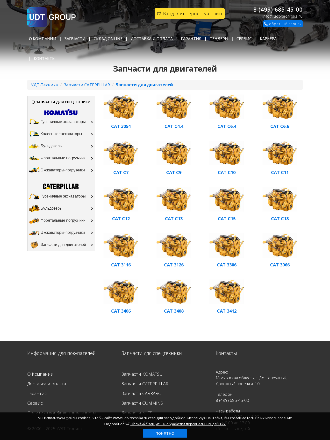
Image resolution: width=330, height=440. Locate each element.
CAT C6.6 (279, 126)
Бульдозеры (51, 146)
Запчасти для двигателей (63, 244)
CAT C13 (174, 218)
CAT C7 (121, 172)
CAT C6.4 (226, 126)
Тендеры (219, 38)
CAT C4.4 (174, 126)
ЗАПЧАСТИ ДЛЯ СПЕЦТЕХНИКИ (62, 102)
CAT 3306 (227, 265)
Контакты (45, 58)
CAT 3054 (121, 126)
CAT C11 (280, 172)
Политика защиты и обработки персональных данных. (178, 423)
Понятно (165, 433)
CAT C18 (280, 218)
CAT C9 (173, 172)
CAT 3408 (174, 311)
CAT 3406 (121, 311)
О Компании (42, 38)
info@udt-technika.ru (282, 16)
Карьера (268, 38)
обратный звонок (284, 24)
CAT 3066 (280, 265)
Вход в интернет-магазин (192, 13)
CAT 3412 (227, 311)
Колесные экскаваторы (61, 134)
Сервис (244, 38)
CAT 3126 (174, 265)
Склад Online (108, 38)
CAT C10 (227, 172)
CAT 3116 (121, 265)
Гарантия (191, 38)
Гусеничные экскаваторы (63, 122)
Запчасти (75, 38)
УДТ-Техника (44, 85)
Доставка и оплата (152, 38)
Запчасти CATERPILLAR (87, 85)
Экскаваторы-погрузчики (62, 170)
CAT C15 (227, 218)
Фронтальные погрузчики (63, 158)
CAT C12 (121, 218)
